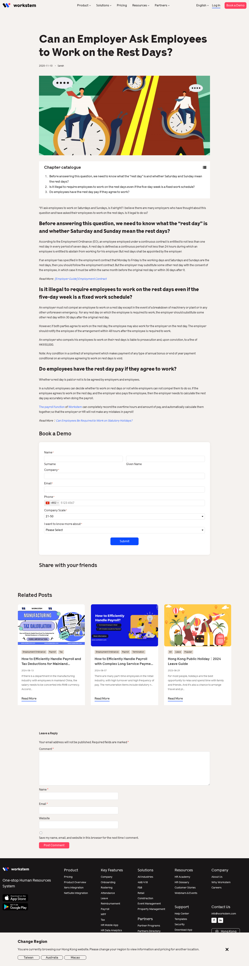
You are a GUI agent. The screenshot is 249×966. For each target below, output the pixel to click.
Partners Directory (149, 931)
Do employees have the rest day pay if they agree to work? (89, 192)
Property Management (151, 909)
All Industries (145, 877)
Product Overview (75, 882)
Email (43, 804)
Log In (216, 5)
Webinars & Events (186, 893)
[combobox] (52, 503)
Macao (75, 957)
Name (43, 789)
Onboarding (108, 882)
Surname (50, 464)
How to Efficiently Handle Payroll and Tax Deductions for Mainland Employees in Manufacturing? (51, 661)
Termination (138, 652)
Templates (181, 919)
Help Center (182, 913)
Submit (124, 541)
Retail (141, 893)
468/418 (143, 882)
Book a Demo (235, 5)
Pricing (122, 5)
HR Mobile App (109, 925)
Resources (139, 5)
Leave (178, 652)
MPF (103, 914)
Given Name (134, 464)
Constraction (145, 898)
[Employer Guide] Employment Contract (80, 279)
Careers (216, 887)
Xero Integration (73, 887)
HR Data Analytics (111, 930)
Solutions (102, 5)
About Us (216, 877)
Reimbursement (110, 903)
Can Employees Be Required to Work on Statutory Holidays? (94, 420)
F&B (140, 887)
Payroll (52, 652)
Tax (61, 652)
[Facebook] (214, 920)
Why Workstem (221, 882)
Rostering (106, 887)
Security (180, 924)
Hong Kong (228, 931)
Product (82, 5)
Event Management (149, 903)
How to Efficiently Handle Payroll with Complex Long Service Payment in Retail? (124, 661)
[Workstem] (19, 5)
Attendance (108, 893)
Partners (161, 5)
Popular (188, 652)
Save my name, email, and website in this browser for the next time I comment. (89, 838)
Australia (52, 957)
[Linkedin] (220, 920)
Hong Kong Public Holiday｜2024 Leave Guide (194, 661)
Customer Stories (185, 887)
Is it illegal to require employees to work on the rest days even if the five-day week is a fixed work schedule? (122, 187)
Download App (183, 930)
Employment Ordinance (34, 652)
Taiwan (29, 957)
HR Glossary (182, 882)
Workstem (75, 407)
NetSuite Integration (76, 893)
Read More (29, 698)
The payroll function (52, 407)
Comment (46, 749)
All (170, 652)
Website (44, 818)
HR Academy (182, 877)
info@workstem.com (223, 913)
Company (106, 877)
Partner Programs (149, 925)
